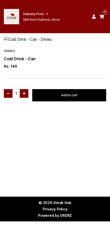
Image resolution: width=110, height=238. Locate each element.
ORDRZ (66, 215)
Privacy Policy (55, 209)
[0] (102, 17)
